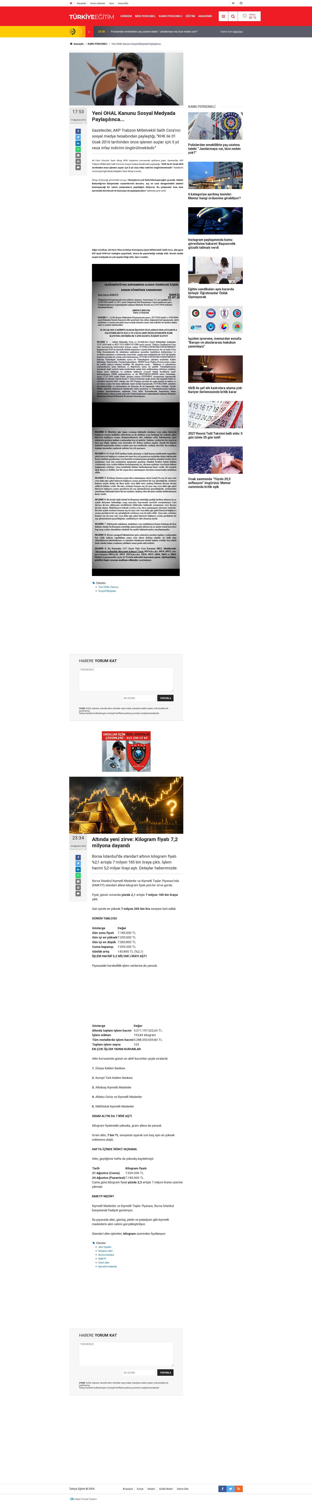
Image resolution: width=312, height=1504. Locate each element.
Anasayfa (128, 1489)
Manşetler (81, 3)
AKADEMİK (205, 16)
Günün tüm (232, 31)
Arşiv (111, 3)
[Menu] (224, 16)
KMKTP (102, 1258)
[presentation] (81, 32)
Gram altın (103, 1262)
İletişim (151, 1489)
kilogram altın (105, 1250)
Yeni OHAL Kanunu (108, 587)
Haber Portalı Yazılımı (86, 1499)
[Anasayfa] (71, 3)
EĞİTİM (190, 16)
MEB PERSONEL (145, 16)
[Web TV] (233, 3)
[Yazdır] (78, 161)
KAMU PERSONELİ (170, 16)
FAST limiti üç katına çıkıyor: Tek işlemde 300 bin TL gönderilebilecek (150, 31)
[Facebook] (78, 131)
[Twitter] (78, 137)
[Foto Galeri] (241, 3)
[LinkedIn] (78, 143)
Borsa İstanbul (106, 1254)
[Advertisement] (137, 220)
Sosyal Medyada (107, 590)
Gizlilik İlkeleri (166, 1489)
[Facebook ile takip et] (222, 1489)
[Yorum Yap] (78, 167)
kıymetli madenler (107, 1266)
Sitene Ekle (123, 3)
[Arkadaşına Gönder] (78, 155)
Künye (140, 1489)
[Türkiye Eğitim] (91, 16)
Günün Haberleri (97, 3)
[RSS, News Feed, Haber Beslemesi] (239, 1489)
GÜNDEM (126, 16)
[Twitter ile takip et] (231, 1489)
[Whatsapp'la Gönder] (78, 149)
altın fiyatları (104, 1247)
